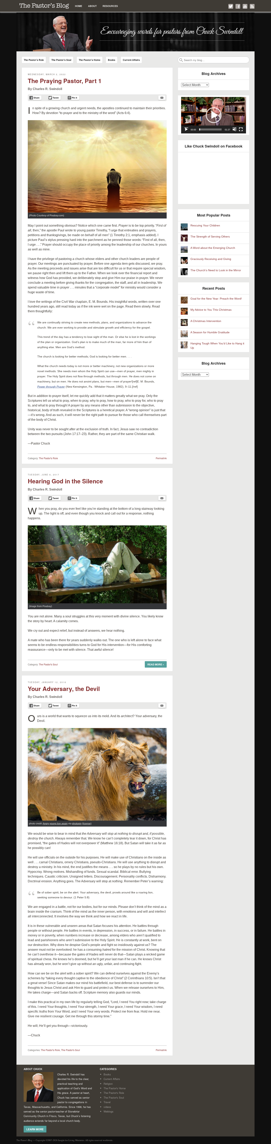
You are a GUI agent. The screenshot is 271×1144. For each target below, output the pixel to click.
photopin (77, 823)
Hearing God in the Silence (65, 481)
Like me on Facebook (237, 6)
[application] (213, 115)
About (92, 6)
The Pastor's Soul (48, 664)
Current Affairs (131, 60)
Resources (110, 6)
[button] (214, 115)
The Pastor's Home (115, 1088)
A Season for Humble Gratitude (210, 332)
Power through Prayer (51, 386)
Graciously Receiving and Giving (210, 259)
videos (107, 1107)
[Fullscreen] (241, 129)
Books (111, 60)
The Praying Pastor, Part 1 (65, 80)
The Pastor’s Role (34, 60)
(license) (86, 823)
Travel (107, 1102)
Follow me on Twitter (230, 6)
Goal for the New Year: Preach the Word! (216, 298)
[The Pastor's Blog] (135, 31)
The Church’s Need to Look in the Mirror (215, 270)
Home (78, 6)
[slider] (210, 129)
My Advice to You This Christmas (211, 309)
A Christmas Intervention (205, 321)
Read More (155, 664)
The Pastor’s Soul (61, 60)
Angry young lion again (55, 823)
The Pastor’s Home (89, 60)
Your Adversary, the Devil (64, 688)
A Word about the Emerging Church (212, 247)
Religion (108, 1084)
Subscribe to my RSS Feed (252, 6)
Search (181, 60)
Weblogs (108, 1111)
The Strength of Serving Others (210, 236)
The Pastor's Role (48, 458)
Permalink (161, 458)
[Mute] (234, 129)
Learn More (35, 1129)
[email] (161, 98)
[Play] (186, 129)
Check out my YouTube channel (245, 6)
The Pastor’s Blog (44, 6)
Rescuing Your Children (205, 225)
